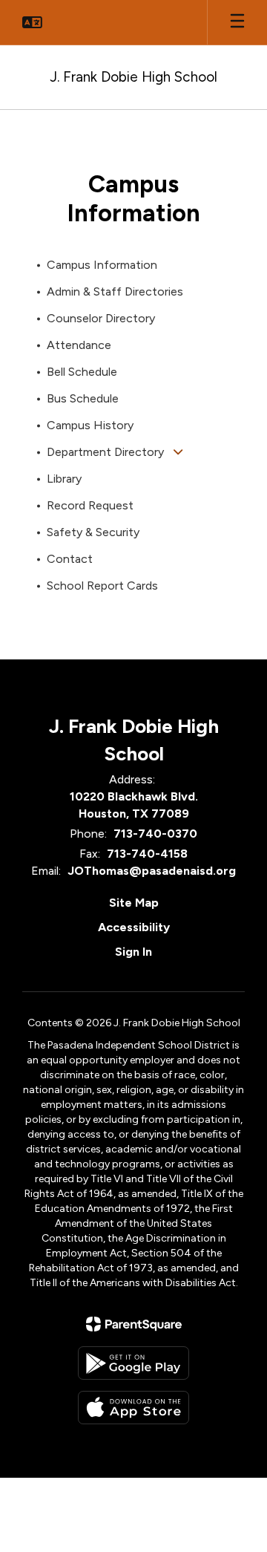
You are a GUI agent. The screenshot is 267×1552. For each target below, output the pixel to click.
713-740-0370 (155, 833)
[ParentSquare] (133, 1324)
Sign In (133, 952)
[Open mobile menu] (237, 22)
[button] (32, 22)
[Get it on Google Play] (133, 1363)
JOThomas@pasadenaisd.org (151, 871)
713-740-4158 (147, 854)
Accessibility (134, 927)
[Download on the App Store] (133, 1407)
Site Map (134, 903)
